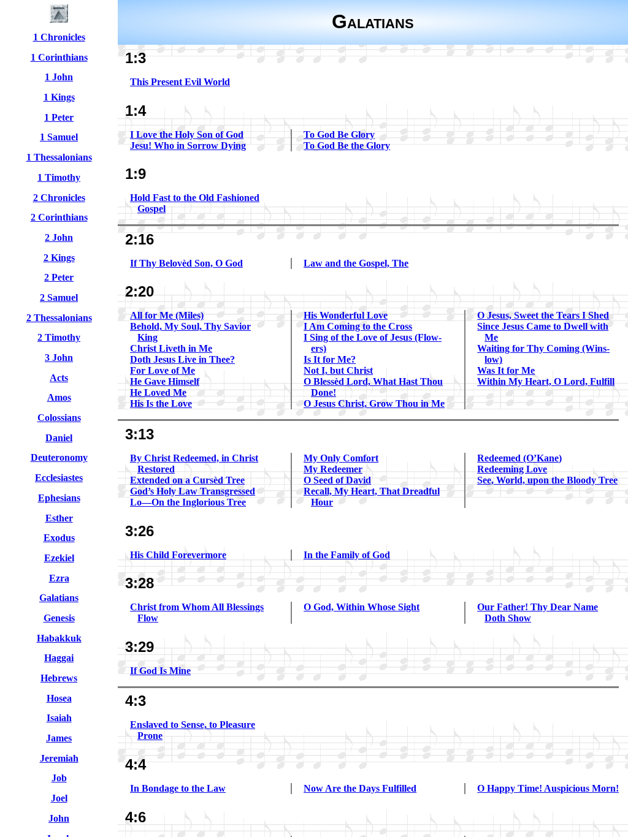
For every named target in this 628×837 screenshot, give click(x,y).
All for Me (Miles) (167, 315)
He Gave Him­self (164, 381)
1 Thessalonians (59, 157)
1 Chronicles (59, 37)
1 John (59, 77)
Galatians (58, 598)
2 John (59, 237)
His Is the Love (161, 403)
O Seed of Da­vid (337, 480)
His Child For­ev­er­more (178, 555)
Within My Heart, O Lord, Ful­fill (546, 381)
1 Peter (59, 117)
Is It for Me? (330, 359)
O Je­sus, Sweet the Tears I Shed (543, 315)
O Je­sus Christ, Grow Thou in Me (374, 403)
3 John (59, 357)
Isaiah (59, 718)
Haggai (59, 658)
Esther (59, 518)
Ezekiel (59, 558)
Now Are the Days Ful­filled (360, 788)
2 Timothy (58, 337)
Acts (59, 378)
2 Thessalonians (59, 317)
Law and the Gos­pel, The (356, 263)
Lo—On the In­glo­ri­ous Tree (188, 502)
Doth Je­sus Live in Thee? (182, 359)
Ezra (59, 578)
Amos (59, 397)
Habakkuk (59, 638)
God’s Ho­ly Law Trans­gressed (192, 491)
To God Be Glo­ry (339, 134)
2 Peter (59, 277)
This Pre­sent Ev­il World (180, 82)
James (59, 738)
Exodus (59, 537)
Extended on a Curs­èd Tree (187, 480)
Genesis (59, 618)
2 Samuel (59, 297)
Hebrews (58, 678)
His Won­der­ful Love (346, 315)
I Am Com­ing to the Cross (358, 326)
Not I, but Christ (338, 370)
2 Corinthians (59, 217)
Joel (59, 798)
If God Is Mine (160, 670)
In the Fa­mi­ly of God (347, 555)
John (58, 818)
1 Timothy (58, 177)
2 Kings (59, 257)
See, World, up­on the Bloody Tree (547, 480)
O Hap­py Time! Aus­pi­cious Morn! (548, 788)
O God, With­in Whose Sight (361, 607)
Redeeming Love (512, 469)
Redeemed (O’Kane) (519, 458)
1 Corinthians (59, 57)
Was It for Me (506, 370)
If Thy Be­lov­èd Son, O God (186, 263)
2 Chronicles (59, 197)
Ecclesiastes (59, 477)
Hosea (59, 698)
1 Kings (59, 97)
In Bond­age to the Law (178, 788)
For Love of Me (162, 370)
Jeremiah (59, 758)
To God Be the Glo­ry (347, 145)
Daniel (58, 438)
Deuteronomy (59, 457)
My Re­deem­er (333, 469)
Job (59, 778)
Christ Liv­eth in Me (171, 348)
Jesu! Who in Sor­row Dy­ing (188, 145)
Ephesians (59, 498)
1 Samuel (59, 137)
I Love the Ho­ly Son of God (186, 134)
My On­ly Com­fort (341, 458)
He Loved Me (158, 392)
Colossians (59, 417)
